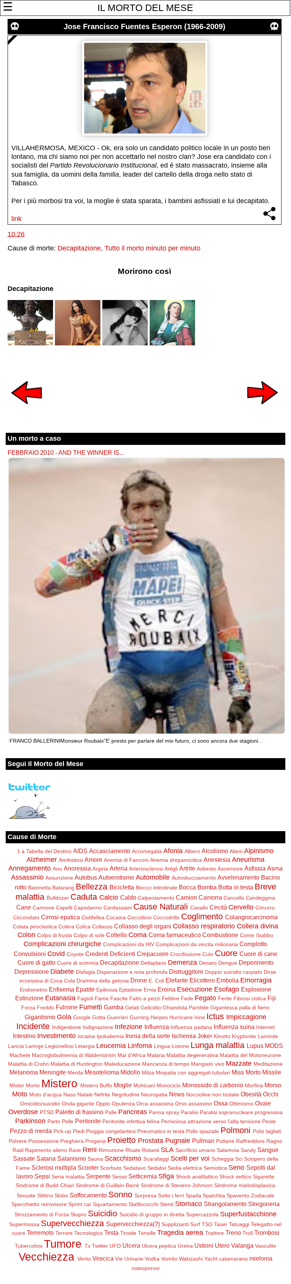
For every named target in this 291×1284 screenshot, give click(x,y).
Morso (272, 1085)
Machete (19, 1055)
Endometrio (33, 990)
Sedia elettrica (185, 1168)
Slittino (45, 1195)
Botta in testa (235, 887)
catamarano (233, 1259)
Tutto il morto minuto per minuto (152, 248)
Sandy (248, 1150)
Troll (247, 1233)
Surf (195, 1224)
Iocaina (86, 1036)
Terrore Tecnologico (79, 1233)
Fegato (205, 998)
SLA (167, 1149)
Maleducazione (122, 1064)
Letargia (85, 1046)
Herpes (159, 1017)
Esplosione (256, 989)
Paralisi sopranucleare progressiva (241, 1112)
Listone (180, 1046)
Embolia (227, 980)
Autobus (86, 877)
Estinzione (29, 998)
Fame (102, 998)
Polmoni (235, 1130)
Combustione (220, 934)
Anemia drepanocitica (176, 860)
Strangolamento (225, 1203)
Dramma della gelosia (103, 981)
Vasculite (265, 1246)
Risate (133, 1150)
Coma (137, 935)
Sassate (24, 1158)
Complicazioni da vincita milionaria (197, 944)
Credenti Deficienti (110, 953)
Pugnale (177, 1140)
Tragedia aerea (180, 1232)
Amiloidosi (71, 860)
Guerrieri (117, 1017)
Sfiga (166, 1176)
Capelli (64, 908)
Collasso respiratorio (204, 926)
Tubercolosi (28, 1246)
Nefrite (102, 1094)
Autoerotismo (116, 877)
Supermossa (24, 1224)
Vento (84, 1259)
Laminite (268, 1036)
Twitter (100, 1246)
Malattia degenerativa (192, 1055)
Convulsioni (30, 953)
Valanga (242, 1245)
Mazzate (239, 1063)
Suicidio (102, 1213)
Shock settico (235, 1177)
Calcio (108, 897)
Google (82, 1017)
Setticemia (142, 1176)
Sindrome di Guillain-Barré (107, 1185)
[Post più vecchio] (263, 409)
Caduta (83, 897)
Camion (186, 897)
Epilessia (106, 990)
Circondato (26, 917)
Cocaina (116, 917)
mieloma (260, 1258)
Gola (64, 1017)
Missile (271, 1072)
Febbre (170, 998)
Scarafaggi (156, 1159)
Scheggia (222, 1159)
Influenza (156, 1026)
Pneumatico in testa (161, 1131)
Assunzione (59, 878)
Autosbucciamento (194, 878)
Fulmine (67, 1007)
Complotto (253, 943)
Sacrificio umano (195, 1150)
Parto (53, 1121)
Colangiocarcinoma (251, 917)
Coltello (116, 934)
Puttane (225, 1141)
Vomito (169, 1259)
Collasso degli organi (142, 926)
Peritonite (88, 1121)
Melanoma (23, 1072)
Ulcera (131, 1245)
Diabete (62, 971)
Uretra (185, 1246)
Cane (23, 907)
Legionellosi (59, 1046)
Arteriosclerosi (146, 869)
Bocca (187, 887)
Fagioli (85, 998)
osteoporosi (145, 1268)
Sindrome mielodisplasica (244, 1185)
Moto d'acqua (45, 1094)
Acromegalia (147, 851)
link (16, 218)
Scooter (88, 1167)
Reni (90, 1149)
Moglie (123, 1085)
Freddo (45, 1007)
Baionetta (39, 887)
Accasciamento (109, 850)
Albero (192, 851)
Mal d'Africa (131, 1055)
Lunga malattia (217, 1045)
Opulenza (123, 1104)
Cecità (218, 907)
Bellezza (91, 886)
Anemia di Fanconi (126, 860)
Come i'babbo (256, 935)
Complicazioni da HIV (128, 944)
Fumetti (90, 1007)
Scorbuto (111, 1168)
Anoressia (77, 868)
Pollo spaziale (202, 1131)
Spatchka (214, 1195)
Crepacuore (153, 953)
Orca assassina (155, 1104)
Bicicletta (122, 887)
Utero (222, 1245)
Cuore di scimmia (78, 963)
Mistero (59, 1083)
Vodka (152, 1259)
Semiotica (215, 1168)
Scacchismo (123, 1158)
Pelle (68, 1121)
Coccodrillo (166, 917)
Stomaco (188, 1204)
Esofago (226, 989)
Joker (204, 1035)
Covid (56, 954)
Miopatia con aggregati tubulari (193, 1072)
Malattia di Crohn (28, 1064)
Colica (83, 926)
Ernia (150, 990)
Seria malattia (68, 1177)
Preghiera (72, 1141)
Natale (85, 1094)
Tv (87, 1246)
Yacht (210, 1259)
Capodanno (88, 908)
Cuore (226, 953)
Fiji (272, 998)
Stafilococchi (143, 1204)
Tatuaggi (239, 1224)
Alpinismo (259, 851)
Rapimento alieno (46, 1150)
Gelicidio (151, 1007)
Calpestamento (156, 898)
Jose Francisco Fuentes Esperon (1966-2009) (144, 26)
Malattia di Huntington (76, 1064)
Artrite (187, 868)
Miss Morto (246, 1072)
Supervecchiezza (72, 1223)
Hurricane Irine (187, 1017)
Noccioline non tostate (212, 1094)
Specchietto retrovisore (39, 1204)
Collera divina (257, 926)
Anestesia (216, 859)
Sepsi (42, 1176)
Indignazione (98, 1027)
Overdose (23, 1112)
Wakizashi (191, 1259)
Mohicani (144, 1085)
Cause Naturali (160, 906)
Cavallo (199, 908)
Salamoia (228, 1150)
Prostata (150, 1140)
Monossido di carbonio (212, 1085)
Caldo (128, 897)
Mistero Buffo (96, 1085)
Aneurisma (248, 859)
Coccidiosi (139, 917)
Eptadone (130, 990)
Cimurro (265, 908)
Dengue (227, 963)
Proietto (121, 1140)
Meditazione (268, 1064)
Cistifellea (93, 917)
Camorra (210, 897)
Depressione (31, 971)
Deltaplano (153, 963)
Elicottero (202, 980)
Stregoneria (264, 1203)
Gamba (114, 1007)
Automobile (153, 877)
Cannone (44, 908)
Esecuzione (194, 989)
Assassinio (27, 877)
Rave (75, 1150)
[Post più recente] (26, 409)
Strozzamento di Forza (41, 1214)
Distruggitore (186, 971)
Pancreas (132, 1112)
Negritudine (125, 1094)
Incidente (33, 1026)
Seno (236, 1167)
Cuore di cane (258, 953)
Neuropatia (154, 1094)
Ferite (225, 998)
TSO (207, 1224)
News (177, 1094)
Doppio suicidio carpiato (233, 972)
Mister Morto (24, 1085)
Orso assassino (193, 1104)
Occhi (270, 1094)
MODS (274, 1045)
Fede (187, 998)
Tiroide (128, 1233)
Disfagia (85, 972)
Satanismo (71, 1158)
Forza (28, 1007)
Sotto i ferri (171, 1195)
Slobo (61, 1195)
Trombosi (266, 1232)
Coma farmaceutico (175, 934)
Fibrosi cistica (249, 998)
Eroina (166, 989)
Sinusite (26, 1195)
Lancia (16, 1046)
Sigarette (263, 1177)
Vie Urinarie (129, 1259)
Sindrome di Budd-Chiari (45, 1185)
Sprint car (79, 1204)
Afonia (173, 851)
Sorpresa (145, 1195)
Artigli (171, 869)
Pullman (203, 1140)
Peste (269, 1121)
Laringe (34, 1046)
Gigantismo (40, 1017)
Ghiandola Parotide (186, 1007)
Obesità (251, 1094)
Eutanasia (60, 998)
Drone (138, 980)
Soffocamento (88, 1195)
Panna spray (164, 1112)
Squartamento (110, 1204)
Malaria (156, 1055)
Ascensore (230, 869)
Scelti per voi (190, 1158)
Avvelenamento (238, 877)
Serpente (98, 1176)
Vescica (103, 1258)
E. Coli (156, 981)
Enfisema (61, 989)
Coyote (75, 954)
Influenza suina (234, 1026)
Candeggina (260, 898)
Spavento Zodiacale (250, 1195)
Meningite (52, 1072)
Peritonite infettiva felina (131, 1121)
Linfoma (140, 1045)
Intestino (24, 1035)
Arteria (118, 868)
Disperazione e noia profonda (132, 972)
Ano (57, 869)
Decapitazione (79, 248)
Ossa (221, 1103)
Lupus (255, 1045)
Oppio (103, 1104)
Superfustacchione (248, 1214)
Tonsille (147, 1233)
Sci (238, 1159)
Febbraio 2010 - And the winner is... (66, 452)
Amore (93, 859)
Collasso (102, 926)
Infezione (128, 1027)
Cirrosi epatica (60, 917)
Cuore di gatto (36, 962)
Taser (220, 1224)
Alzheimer (42, 859)
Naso (69, 1094)
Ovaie (263, 1103)
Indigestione (66, 1027)
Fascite (119, 998)
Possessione (43, 1141)
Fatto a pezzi (144, 998)
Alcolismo (215, 850)
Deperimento (256, 962)
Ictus (215, 1016)
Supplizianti (175, 1224)
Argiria (100, 869)
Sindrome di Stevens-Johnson (177, 1185)
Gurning (139, 1017)
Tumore (62, 1244)
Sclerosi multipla (53, 1167)
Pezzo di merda (31, 1130)
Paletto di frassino (79, 1111)
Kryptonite (244, 1036)
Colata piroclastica (35, 926)
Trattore (214, 1233)
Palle (111, 1112)
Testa (111, 1232)
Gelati (132, 1007)
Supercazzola (202, 1214)
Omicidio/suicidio (40, 1104)
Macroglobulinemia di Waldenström (74, 1055)
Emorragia (256, 980)
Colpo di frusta (54, 935)
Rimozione (111, 1150)
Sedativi (156, 1168)
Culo (207, 954)
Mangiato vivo (207, 1064)
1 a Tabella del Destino (44, 851)
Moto (19, 1094)
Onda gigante (78, 1104)
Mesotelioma (101, 1072)
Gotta (98, 1017)
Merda (75, 1072)
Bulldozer (58, 898)
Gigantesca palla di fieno (239, 1007)
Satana (46, 1158)
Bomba (207, 887)
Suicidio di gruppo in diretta (152, 1214)
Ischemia (184, 1035)
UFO (115, 1246)
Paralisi (189, 1112)
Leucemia (111, 1045)
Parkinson (30, 1121)
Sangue (267, 1149)
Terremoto (40, 1232)
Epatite (85, 989)
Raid (18, 1150)
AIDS (80, 850)
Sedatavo (134, 1168)
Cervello (240, 907)
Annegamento (29, 868)
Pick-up (62, 1131)
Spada (193, 1195)
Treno (233, 1232)
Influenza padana (191, 1027)
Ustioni (203, 1245)
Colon (26, 935)
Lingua (162, 1046)
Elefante (177, 980)
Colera (66, 926)
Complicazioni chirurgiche (62, 944)
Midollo (130, 1072)
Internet (265, 1027)
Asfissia (255, 868)
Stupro (78, 1214)
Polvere (18, 1141)
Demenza (182, 962)
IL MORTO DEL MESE (145, 7)
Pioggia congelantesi (111, 1131)
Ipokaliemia (110, 1036)
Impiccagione (246, 1017)
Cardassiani (117, 908)
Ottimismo (241, 1104)
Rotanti (150, 1150)
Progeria (95, 1141)
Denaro (208, 963)
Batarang (63, 887)
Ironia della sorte (147, 1035)
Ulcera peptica (159, 1246)
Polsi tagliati (267, 1131)
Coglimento (202, 916)
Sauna (95, 1159)
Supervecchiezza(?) (133, 1223)
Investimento (56, 1036)
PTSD (47, 1112)
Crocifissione (185, 954)
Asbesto (206, 869)
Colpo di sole (89, 935)
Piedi (78, 1131)
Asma (275, 868)
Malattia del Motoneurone (250, 1055)
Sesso (119, 1177)
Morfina (254, 1085)
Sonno (120, 1194)
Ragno (274, 1141)
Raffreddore (250, 1141)
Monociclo (168, 1085)
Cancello (234, 898)
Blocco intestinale (156, 887)
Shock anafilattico (197, 1177)
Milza (148, 1072)
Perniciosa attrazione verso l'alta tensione (211, 1121)
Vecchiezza (46, 1257)
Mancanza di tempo (165, 1064)
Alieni (236, 851)
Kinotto (222, 1036)
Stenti (167, 1204)
